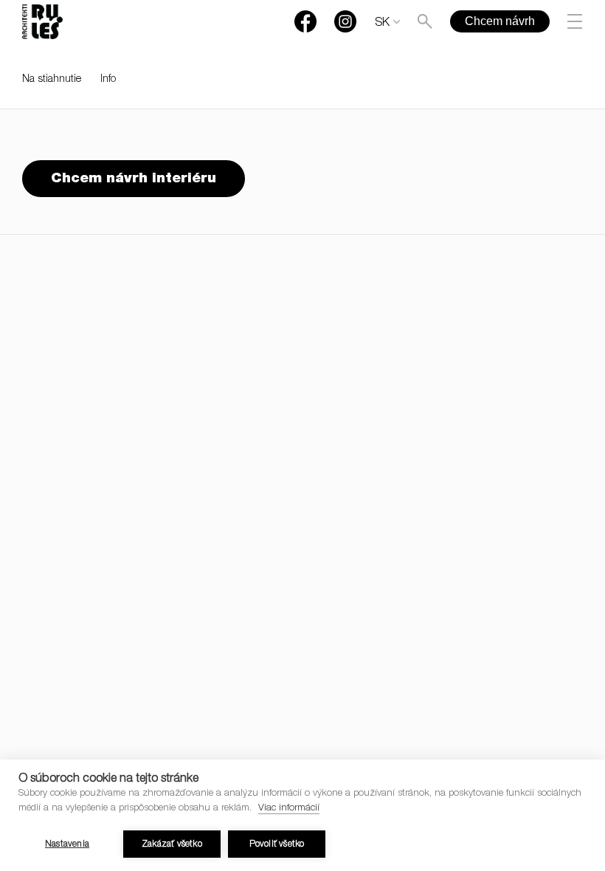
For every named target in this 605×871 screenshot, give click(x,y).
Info (108, 80)
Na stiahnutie (51, 80)
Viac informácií (288, 808)
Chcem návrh (500, 21)
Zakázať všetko (172, 844)
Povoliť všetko (277, 844)
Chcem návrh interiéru (133, 179)
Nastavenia (67, 844)
